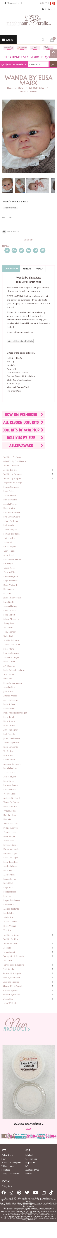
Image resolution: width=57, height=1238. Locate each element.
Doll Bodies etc (10, 470)
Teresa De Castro (11, 802)
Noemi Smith (9, 708)
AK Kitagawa (9, 666)
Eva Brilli (7, 593)
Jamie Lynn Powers (11, 738)
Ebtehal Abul (9, 661)
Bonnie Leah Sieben (12, 559)
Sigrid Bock (8, 781)
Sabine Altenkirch (11, 619)
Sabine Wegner (10, 529)
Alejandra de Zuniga (12, 482)
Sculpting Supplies (11, 982)
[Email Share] (42, 250)
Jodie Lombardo (10, 747)
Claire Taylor (9, 538)
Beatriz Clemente (11, 487)
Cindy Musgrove (10, 576)
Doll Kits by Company (13, 474)
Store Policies (31, 1159)
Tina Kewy (8, 930)
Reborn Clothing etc (12, 973)
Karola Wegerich (11, 849)
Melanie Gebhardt (11, 798)
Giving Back (7, 1186)
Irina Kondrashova (11, 512)
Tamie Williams (10, 495)
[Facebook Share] (7, 250)
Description (11, 268)
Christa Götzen (10, 572)
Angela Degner (10, 504)
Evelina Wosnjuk (10, 828)
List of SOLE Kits (10, 1003)
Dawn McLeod (10, 585)
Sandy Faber (8, 913)
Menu (9, 39)
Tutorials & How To (11, 994)
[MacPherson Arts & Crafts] (28, 23)
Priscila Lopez (9, 546)
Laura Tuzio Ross (10, 862)
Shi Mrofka (8, 627)
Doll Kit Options (10, 943)
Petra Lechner (9, 610)
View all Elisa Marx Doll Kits (20, 341)
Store (20, 88)
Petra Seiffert (9, 615)
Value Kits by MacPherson (14, 461)
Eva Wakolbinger (10, 785)
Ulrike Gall (8, 636)
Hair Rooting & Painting (13, 965)
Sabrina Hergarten (11, 644)
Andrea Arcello (10, 695)
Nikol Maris (8, 649)
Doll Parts (7, 948)
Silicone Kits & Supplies (13, 986)
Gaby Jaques (9, 551)
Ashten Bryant (9, 776)
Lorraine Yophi (10, 853)
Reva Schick (8, 904)
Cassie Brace (9, 568)
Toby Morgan (9, 632)
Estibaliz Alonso (10, 499)
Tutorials (28, 1173)
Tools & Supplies (10, 990)
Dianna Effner (9, 725)
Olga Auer (8, 887)
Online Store (7, 1155)
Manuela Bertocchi (12, 764)
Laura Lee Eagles (10, 857)
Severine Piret (9, 687)
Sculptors (6, 1170)
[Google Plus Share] (14, 250)
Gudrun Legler (9, 832)
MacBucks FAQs (32, 1170)
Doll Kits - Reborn (11, 465)
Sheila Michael (9, 926)
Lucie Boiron (9, 704)
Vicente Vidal (9, 794)
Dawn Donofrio (10, 806)
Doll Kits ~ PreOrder (12, 457)
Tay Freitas (8, 751)
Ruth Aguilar (8, 525)
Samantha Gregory (12, 657)
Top (53, 55)
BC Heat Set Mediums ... (28, 1123)
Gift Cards (7, 960)
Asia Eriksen (8, 674)
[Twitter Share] (21, 250)
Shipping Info (30, 1162)
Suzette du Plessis (11, 640)
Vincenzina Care (10, 823)
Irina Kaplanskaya (11, 653)
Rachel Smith (9, 759)
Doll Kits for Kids (10, 939)
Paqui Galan (8, 491)
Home (9, 88)
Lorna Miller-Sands (11, 534)
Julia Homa (8, 691)
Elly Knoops (8, 589)
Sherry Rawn (8, 623)
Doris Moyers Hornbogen (15, 713)
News (4, 1159)
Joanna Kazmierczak (12, 597)
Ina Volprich (8, 717)
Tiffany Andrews (10, 521)
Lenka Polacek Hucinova (14, 670)
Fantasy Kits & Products (13, 956)
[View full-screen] (50, 103)
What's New (8, 999)
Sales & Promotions (12, 977)
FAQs (27, 1166)
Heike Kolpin (9, 836)
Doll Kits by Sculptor (12, 478)
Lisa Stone (7, 755)
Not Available (10, 208)
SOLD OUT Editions (28, 91)
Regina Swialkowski (11, 900)
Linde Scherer (9, 721)
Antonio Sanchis (10, 700)
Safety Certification (10, 1173)
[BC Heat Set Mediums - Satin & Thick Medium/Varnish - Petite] (28, 1082)
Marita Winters (10, 866)
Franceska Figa (9, 879)
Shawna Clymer (10, 921)
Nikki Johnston (9, 892)
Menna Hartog (10, 606)
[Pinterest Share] (35, 250)
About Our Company (11, 1162)
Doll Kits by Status (36, 88)
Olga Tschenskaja (11, 580)
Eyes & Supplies (10, 952)
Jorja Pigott (8, 602)
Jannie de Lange (10, 845)
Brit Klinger (8, 563)
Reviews (27, 268)
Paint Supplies (9, 969)
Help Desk (29, 1155)
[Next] (50, 125)
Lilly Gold (7, 678)
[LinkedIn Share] (28, 250)
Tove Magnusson (11, 742)
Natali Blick (8, 883)
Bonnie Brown (9, 789)
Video (39, 268)
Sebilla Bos (8, 917)
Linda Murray (9, 870)
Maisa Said (8, 542)
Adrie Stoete (9, 555)
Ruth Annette (9, 734)
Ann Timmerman (10, 730)
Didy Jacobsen (9, 815)
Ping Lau (7, 896)
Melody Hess (9, 874)
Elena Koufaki (9, 508)
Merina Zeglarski (11, 909)
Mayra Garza (9, 772)
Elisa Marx (28, 239)
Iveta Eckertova (10, 768)
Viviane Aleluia (9, 811)
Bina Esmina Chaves (12, 517)
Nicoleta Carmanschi (12, 683)
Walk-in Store (8, 1166)
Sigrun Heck (8, 840)
